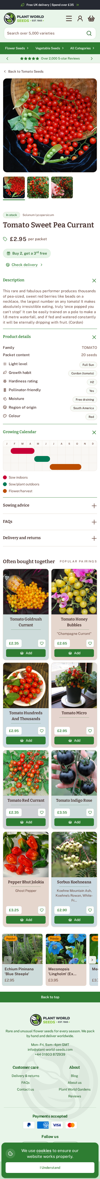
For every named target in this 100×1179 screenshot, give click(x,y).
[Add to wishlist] (42, 643)
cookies (43, 1150)
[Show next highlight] (91, 58)
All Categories (80, 48)
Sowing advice (16, 505)
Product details (17, 336)
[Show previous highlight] (7, 58)
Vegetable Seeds (47, 48)
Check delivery (25, 265)
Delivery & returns (25, 1076)
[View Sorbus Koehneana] (74, 879)
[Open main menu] (69, 18)
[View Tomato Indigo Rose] (74, 789)
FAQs (7, 521)
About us (75, 1082)
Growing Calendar (19, 432)
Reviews (74, 1096)
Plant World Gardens (75, 1089)
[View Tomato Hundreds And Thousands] (26, 705)
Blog (74, 1076)
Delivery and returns (22, 537)
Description (13, 280)
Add (29, 653)
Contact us (25, 1089)
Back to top (50, 997)
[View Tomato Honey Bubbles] (74, 614)
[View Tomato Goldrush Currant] (26, 614)
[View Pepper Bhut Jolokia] (26, 879)
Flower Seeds (15, 48)
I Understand (50, 1168)
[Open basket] (91, 18)
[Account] (80, 18)
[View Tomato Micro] (74, 705)
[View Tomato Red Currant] (26, 789)
